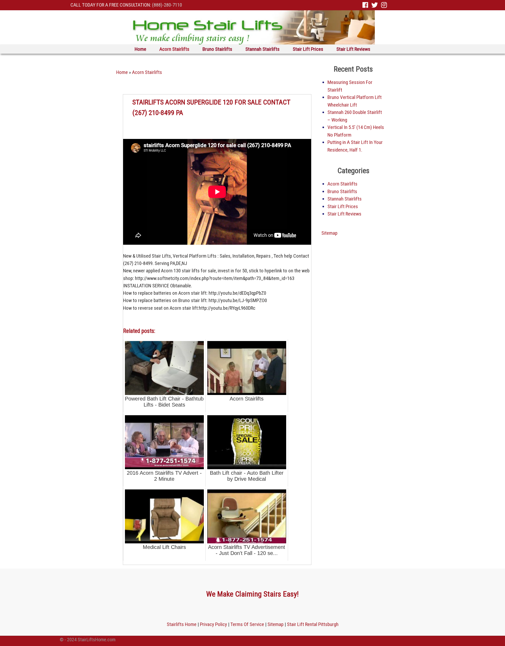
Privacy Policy (213, 624)
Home (140, 49)
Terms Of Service (247, 624)
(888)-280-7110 (167, 5)
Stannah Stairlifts (262, 49)
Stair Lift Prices (308, 49)
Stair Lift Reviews (353, 49)
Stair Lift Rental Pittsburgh (313, 624)
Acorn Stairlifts (174, 49)
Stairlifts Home (181, 624)
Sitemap (329, 233)
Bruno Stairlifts (217, 49)
